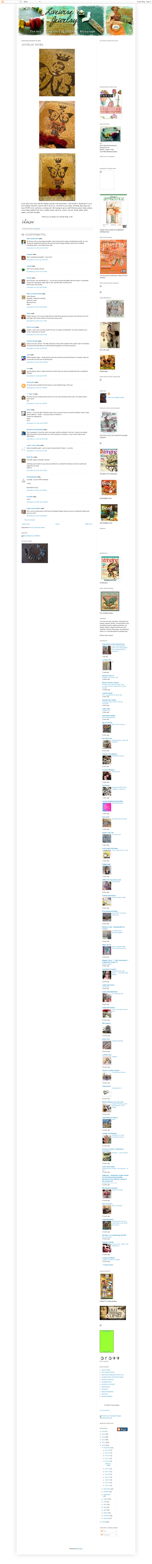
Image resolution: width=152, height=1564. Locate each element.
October (106, 1492)
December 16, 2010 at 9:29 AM (37, 348)
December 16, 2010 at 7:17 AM (37, 321)
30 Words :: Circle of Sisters (120, 1152)
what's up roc (106, 945)
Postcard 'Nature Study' (119, 897)
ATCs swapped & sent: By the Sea (112, 695)
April (105, 1510)
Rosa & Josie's (107, 1204)
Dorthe (29, 278)
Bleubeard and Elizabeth (35, 429)
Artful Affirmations (108, 1007)
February (107, 1515)
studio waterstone (108, 985)
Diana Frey (106, 1039)
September (107, 1494)
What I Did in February (118, 724)
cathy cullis (106, 709)
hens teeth (105, 817)
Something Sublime (108, 716)
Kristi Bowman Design (109, 911)
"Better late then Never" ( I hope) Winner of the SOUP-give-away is (120, 1223)
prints (113, 1119)
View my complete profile (116, 397)
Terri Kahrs (30, 382)
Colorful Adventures (109, 895)
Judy (28, 355)
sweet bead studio (108, 1167)
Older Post (88, 524)
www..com (106, 1331)
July (105, 1502)
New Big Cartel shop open (119, 819)
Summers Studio (108, 1242)
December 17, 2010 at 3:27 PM (37, 451)
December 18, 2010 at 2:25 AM (37, 470)
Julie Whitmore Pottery (110, 1117)
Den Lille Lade (107, 738)
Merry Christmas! (117, 1205)
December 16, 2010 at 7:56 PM (37, 403)
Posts (104, 1531)
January (106, 1518)
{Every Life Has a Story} (110, 682)
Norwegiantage (32, 477)
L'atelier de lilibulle (108, 1258)
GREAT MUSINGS (107, 1392)
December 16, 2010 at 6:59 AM (37, 307)
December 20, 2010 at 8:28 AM (37, 516)
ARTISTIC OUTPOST (108, 1384)
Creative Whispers (108, 770)
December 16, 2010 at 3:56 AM (37, 287)
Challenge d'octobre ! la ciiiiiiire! (111, 1259)
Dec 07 (107, 1477)
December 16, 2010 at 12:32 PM (37, 362)
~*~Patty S (30, 394)
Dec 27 (107, 1453)
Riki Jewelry (106, 1023)
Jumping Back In (117, 1088)
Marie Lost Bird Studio (34, 294)
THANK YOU (106, 710)
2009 (104, 1522)
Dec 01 (107, 1485)
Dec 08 (107, 1474)
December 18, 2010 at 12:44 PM (37, 502)
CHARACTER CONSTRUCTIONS (112, 1377)
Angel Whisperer (108, 1219)
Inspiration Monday (117, 1041)
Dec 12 (107, 1469)
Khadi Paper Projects (118, 756)
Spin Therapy (116, 881)
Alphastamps (106, 1387)
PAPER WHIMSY (107, 1396)
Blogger (79, 1549)
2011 (104, 1442)
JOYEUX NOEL (108, 1464)
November (107, 1489)
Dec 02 (107, 1483)
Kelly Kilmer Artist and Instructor (113, 644)
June (105, 1504)
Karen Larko (31, 327)
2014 (104, 1434)
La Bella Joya (106, 1055)
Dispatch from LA (108, 676)
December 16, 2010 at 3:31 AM (37, 271)
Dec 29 (107, 1450)
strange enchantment (109, 1133)
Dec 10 (107, 1471)
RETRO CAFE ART (108, 1379)
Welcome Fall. (116, 771)
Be (113, 661)
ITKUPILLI (105, 1389)
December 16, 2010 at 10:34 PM (37, 423)
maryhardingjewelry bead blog (112, 801)
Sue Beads (106, 785)
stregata (29, 254)
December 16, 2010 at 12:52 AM (37, 260)
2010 (104, 1445)
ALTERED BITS (107, 1382)
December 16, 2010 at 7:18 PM (37, 388)
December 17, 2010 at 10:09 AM (37, 439)
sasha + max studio (33, 445)
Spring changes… (107, 964)
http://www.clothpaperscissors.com (113, 1375)
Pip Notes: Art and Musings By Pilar (114, 1235)
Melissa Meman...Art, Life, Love (112, 1102)
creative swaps (107, 693)
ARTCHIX (105, 1394)
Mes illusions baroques (110, 1188)
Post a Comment (29, 520)
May (105, 1507)
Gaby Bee (30, 457)
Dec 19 (107, 1458)
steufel (29, 266)
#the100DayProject (117, 803)
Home (57, 524)
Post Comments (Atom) (37, 527)
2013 (104, 1437)
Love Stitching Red (117, 993)
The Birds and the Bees (119, 1072)
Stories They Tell (107, 833)
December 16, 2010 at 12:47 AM (37, 248)
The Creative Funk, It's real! (120, 850)
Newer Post (25, 524)
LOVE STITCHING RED (109, 992)
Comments (106, 1535)
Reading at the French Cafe (110, 677)
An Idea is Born (116, 834)
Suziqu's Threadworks (109, 754)
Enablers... (115, 1056)
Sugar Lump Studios (33, 508)
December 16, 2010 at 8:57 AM (37, 334)
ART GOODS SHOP (108, 1372)
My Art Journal (107, 722)
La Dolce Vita (106, 660)
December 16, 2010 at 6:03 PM (37, 376)
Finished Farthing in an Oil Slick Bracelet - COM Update (119, 1105)
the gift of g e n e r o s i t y (109, 1183)
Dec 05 (107, 1480)
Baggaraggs (106, 864)
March (106, 1513)
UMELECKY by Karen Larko (111, 880)
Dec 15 (107, 1461)
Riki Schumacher (32, 238)
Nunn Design (106, 1370)
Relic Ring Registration (108, 717)
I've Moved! (105, 987)
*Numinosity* (106, 1086)
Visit (105, 1410)
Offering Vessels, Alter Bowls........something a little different (120, 972)
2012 (104, 1440)
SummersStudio (32, 341)
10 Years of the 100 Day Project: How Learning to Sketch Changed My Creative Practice (114, 686)
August (106, 1499)
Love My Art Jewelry (109, 969)
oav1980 (30, 497)
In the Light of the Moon (110, 848)
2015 (104, 1431)
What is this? (106, 1351)
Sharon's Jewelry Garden (110, 1070)
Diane (29, 313)
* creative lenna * (108, 1265)
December (107, 1448)
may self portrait (107, 1237)
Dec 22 (107, 1455)
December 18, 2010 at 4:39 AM (37, 490)
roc (28, 368)
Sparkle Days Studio (109, 700)
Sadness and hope (117, 1190)
